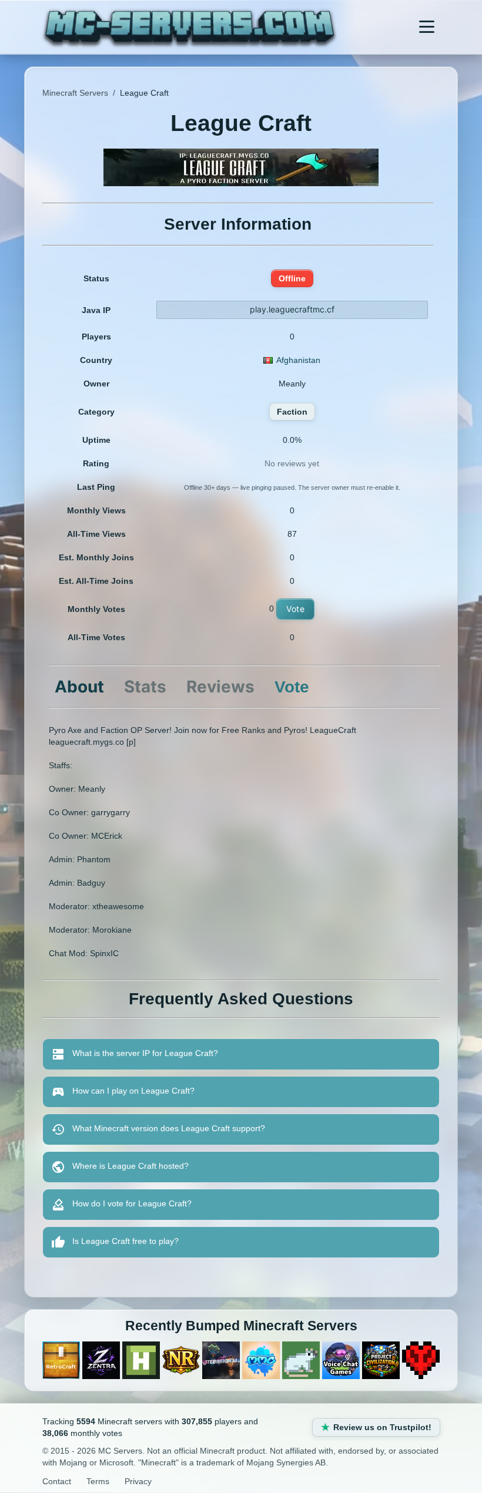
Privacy (138, 1481)
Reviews (220, 686)
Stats (145, 686)
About (79, 686)
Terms (97, 1481)
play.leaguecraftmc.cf (292, 309)
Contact (56, 1481)
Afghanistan (298, 360)
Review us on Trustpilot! (382, 1427)
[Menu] (426, 27)
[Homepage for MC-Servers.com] (189, 27)
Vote (295, 609)
